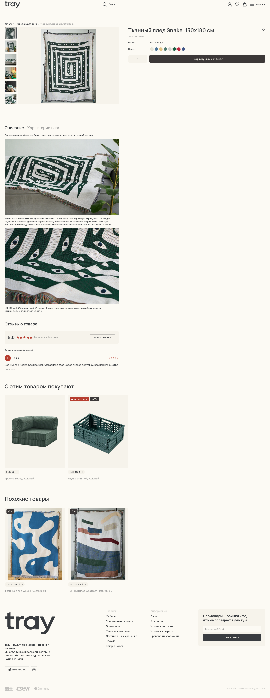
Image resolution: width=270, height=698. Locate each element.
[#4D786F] (165, 49)
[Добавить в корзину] (17, 472)
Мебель (111, 616)
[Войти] (230, 4)
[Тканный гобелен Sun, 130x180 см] (170, 49)
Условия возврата (161, 631)
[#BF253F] (179, 49)
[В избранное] (263, 29)
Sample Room (114, 646)
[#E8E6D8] (152, 49)
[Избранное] (237, 4)
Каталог (9, 24)
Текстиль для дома (27, 24)
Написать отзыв (102, 337)
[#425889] (183, 49)
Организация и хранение (121, 636)
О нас (154, 616)
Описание (14, 127)
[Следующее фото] (106, 65)
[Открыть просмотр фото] (68, 65)
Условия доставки (162, 626)
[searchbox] (139, 4)
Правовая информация (164, 636)
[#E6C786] (161, 49)
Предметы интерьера (119, 621)
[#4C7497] (156, 49)
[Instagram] (34, 669)
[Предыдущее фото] (30, 65)
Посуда (110, 641)
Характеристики (43, 127)
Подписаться (232, 637)
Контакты (156, 621)
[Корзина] (245, 4)
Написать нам (19, 669)
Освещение (113, 626)
